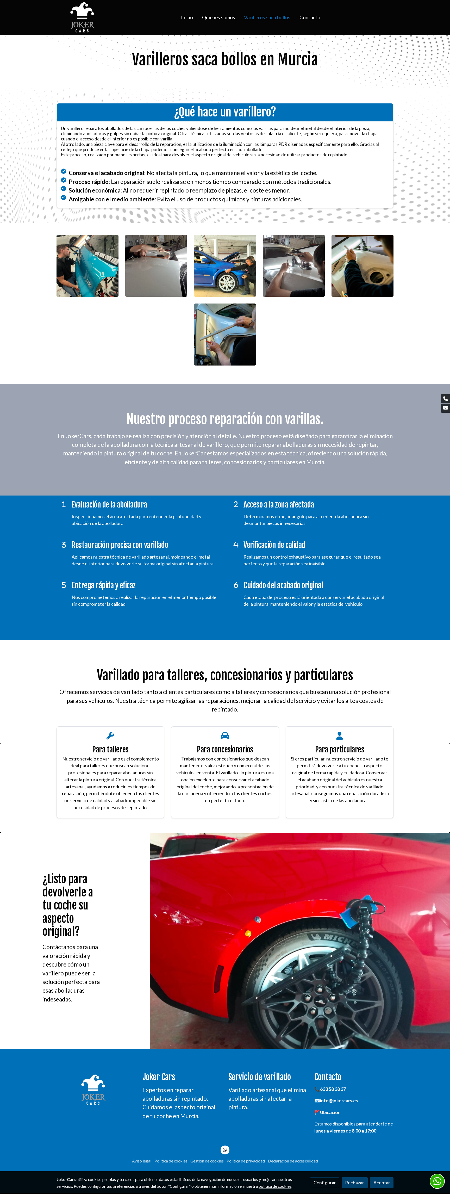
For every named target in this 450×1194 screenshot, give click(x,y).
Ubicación (330, 1112)
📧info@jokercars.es (336, 1100)
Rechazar (354, 1182)
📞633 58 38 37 (330, 1089)
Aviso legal (141, 1161)
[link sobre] (96, 1090)
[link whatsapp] (225, 1149)
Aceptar (381, 1182)
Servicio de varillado (259, 1077)
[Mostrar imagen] (88, 266)
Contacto (327, 1077)
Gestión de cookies (207, 1161)
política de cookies (275, 1186)
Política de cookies (171, 1161)
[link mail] (445, 408)
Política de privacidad (246, 1161)
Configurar (325, 1182)
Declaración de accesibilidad (293, 1161)
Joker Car (157, 1077)
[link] (82, 17)
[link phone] (445, 398)
